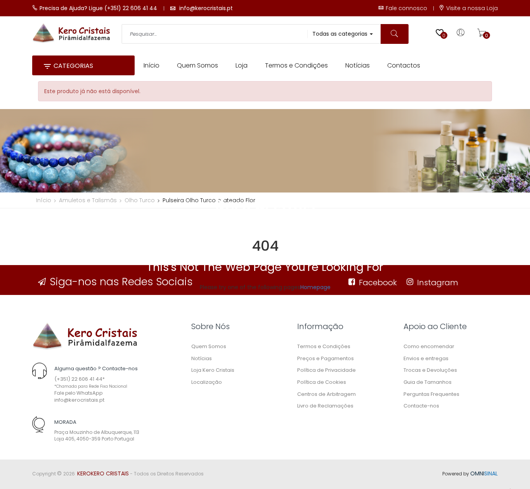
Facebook (378, 282)
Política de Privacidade (326, 370)
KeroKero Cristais (103, 473)
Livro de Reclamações (325, 405)
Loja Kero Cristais (212, 370)
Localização (206, 382)
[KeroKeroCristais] (84, 336)
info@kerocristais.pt (79, 400)
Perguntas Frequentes (431, 394)
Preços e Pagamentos (325, 358)
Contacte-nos (421, 405)
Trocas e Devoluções (430, 370)
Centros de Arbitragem (326, 394)
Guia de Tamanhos (428, 382)
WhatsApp (89, 393)
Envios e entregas (426, 358)
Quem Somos (208, 346)
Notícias (201, 358)
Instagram (437, 282)
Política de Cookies (321, 382)
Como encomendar (429, 346)
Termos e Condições (323, 346)
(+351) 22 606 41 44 (78, 379)
